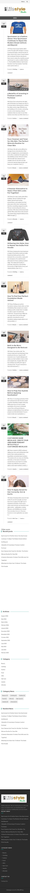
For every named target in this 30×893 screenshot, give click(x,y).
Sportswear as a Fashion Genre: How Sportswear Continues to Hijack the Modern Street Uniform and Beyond (17, 41)
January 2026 (4, 628)
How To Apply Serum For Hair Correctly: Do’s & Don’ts (17, 492)
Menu (23, 1)
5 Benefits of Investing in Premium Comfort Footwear (18, 96)
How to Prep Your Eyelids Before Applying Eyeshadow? (18, 393)
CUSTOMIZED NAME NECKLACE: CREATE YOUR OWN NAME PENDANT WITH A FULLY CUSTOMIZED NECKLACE (18, 442)
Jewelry (15, 469)
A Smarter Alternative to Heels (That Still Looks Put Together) (18, 191)
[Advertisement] (15, 591)
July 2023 (3, 649)
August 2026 (4, 616)
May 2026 (3, 619)
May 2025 (3, 646)
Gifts (2, 675)
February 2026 (5, 625)
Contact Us (4, 881)
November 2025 (5, 634)
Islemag (8, 890)
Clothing (15, 69)
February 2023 (5, 652)
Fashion (15, 118)
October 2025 (5, 637)
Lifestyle (15, 219)
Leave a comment (23, 118)
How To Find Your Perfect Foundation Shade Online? (18, 298)
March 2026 (4, 622)
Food (2, 672)
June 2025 (4, 643)
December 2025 (5, 631)
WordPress (20, 890)
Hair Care (15, 518)
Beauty (14, 168)
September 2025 (5, 640)
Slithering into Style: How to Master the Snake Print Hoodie (18, 245)
